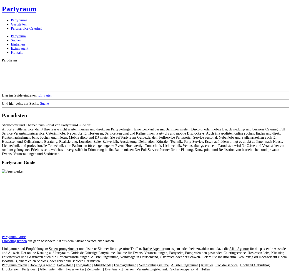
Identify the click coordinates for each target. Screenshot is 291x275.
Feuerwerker (75, 269)
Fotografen (83, 265)
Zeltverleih (94, 269)
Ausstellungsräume (184, 265)
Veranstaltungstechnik (152, 269)
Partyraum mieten (14, 265)
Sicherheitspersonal (184, 269)
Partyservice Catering (26, 28)
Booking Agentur (42, 265)
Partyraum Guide (14, 237)
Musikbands (102, 265)
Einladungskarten (14, 241)
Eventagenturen (125, 265)
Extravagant (19, 48)
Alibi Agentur (239, 249)
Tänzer (129, 269)
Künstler (207, 265)
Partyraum (19, 9)
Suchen (16, 40)
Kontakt (17, 52)
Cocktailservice (227, 265)
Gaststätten (19, 24)
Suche (44, 103)
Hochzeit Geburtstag (255, 265)
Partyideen (29, 269)
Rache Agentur (153, 249)
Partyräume (19, 20)
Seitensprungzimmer (63, 249)
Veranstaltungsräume (154, 265)
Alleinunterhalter (52, 269)
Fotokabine (65, 265)
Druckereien (11, 269)
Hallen (205, 269)
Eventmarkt (113, 269)
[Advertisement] (84, 76)
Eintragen (18, 44)
